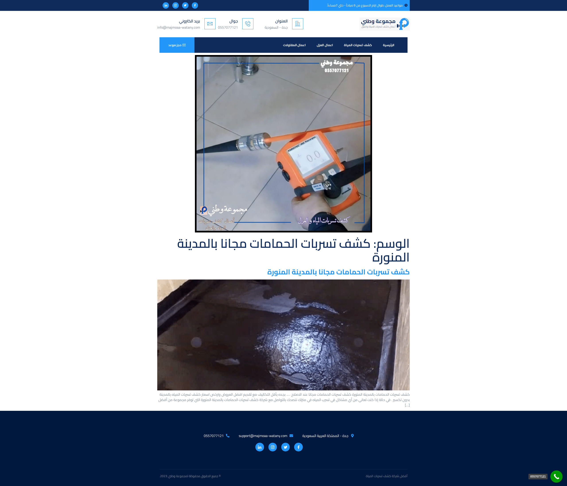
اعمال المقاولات (294, 45)
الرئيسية (388, 45)
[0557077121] (556, 476)
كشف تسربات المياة (358, 45)
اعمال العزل (325, 45)
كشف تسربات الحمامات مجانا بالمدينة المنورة (338, 271)
